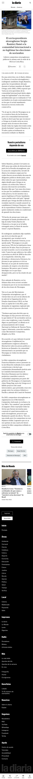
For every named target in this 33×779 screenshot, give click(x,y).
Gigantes (5, 630)
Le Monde (5, 624)
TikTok (4, 736)
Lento (4, 627)
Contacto (5, 759)
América (19, 7)
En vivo (4, 667)
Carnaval (5, 544)
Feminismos (6, 564)
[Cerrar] (29, 140)
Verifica (4, 591)
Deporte (4, 556)
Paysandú (5, 608)
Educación (5, 562)
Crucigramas (6, 677)
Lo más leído (6, 658)
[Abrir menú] (3, 2)
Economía (5, 559)
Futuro (4, 567)
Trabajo (4, 588)
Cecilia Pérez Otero (7, 499)
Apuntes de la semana (9, 664)
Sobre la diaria (7, 705)
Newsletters (6, 719)
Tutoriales (5, 750)
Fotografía (5, 672)
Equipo (4, 707)
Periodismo (5, 641)
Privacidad (5, 756)
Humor (4, 675)
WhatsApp (5, 727)
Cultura (4, 553)
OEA (25, 455)
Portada (4, 530)
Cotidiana (5, 550)
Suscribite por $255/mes (16, 151)
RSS (3, 722)
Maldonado (5, 605)
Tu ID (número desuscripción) (7, 692)
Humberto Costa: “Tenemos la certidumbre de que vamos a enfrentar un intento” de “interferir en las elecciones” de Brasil (13, 493)
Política (4, 582)
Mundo (13, 7)
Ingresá (23, 155)
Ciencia (4, 547)
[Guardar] (19, 66)
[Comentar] (24, 66)
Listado (4, 689)
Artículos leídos (7, 647)
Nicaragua (10, 451)
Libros (4, 573)
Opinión (4, 579)
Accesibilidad (6, 753)
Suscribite (7, 518)
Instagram (5, 730)
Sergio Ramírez (21, 451)
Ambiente (5, 541)
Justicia (4, 570)
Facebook (5, 733)
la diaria (4, 622)
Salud (4, 585)
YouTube (4, 724)
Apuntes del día (7, 661)
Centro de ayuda (7, 747)
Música (4, 644)
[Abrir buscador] (30, 3)
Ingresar (7, 513)
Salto (3, 610)
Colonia (4, 602)
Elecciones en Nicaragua (13, 455)
